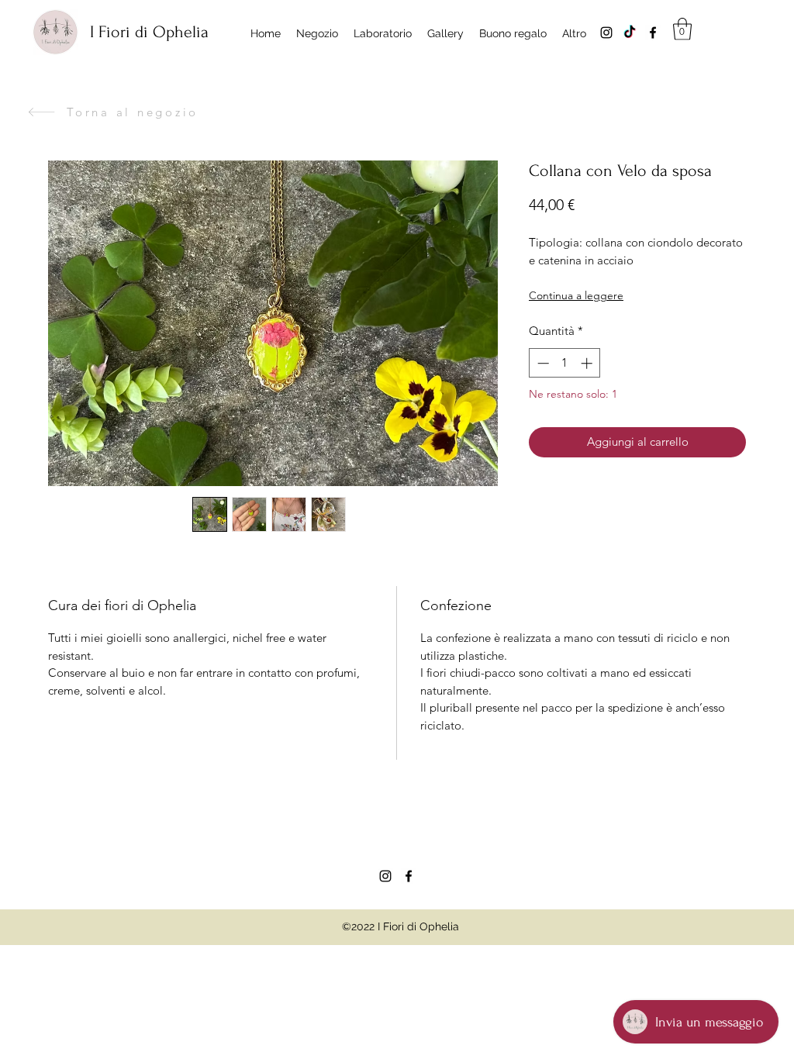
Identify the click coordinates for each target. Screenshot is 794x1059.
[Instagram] (606, 32)
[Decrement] (541, 363)
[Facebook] (653, 32)
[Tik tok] (629, 32)
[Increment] (588, 363)
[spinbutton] (565, 363)
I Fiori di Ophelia (149, 31)
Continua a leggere (576, 295)
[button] (682, 29)
